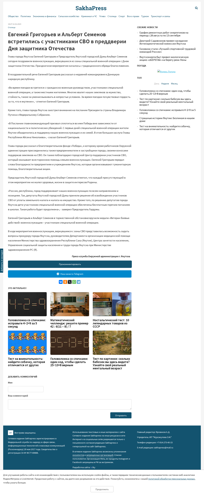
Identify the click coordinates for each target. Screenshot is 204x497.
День (156, 83)
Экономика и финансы (44, 16)
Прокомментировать (70, 264)
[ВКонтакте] (61, 282)
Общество (13, 16)
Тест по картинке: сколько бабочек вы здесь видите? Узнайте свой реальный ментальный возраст (111, 363)
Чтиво (102, 16)
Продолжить (102, 489)
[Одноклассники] (65, 282)
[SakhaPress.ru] (2, 261)
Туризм (145, 16)
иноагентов (78, 455)
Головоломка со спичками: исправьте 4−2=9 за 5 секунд (27, 323)
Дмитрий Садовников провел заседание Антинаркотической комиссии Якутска (163, 42)
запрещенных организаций (99, 455)
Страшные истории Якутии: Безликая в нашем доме (167, 119)
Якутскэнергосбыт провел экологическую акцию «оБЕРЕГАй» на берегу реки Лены (164, 58)
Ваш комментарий (18, 395)
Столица (112, 16)
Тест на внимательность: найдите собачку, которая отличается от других (26, 362)
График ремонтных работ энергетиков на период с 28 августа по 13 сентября (163, 34)
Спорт (122, 16)
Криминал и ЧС (89, 16)
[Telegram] (78, 282)
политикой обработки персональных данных (171, 478)
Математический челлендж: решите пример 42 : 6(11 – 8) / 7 (69, 323)
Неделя (165, 83)
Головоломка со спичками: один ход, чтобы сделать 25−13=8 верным (69, 362)
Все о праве (133, 16)
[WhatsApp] (74, 282)
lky (93, 467)
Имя (10, 382)
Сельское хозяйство (68, 16)
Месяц (174, 83)
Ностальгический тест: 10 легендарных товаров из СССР (111, 323)
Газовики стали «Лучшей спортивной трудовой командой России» (167, 50)
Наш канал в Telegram (71, 273)
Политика (26, 16)
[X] (70, 282)
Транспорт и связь (160, 16)
